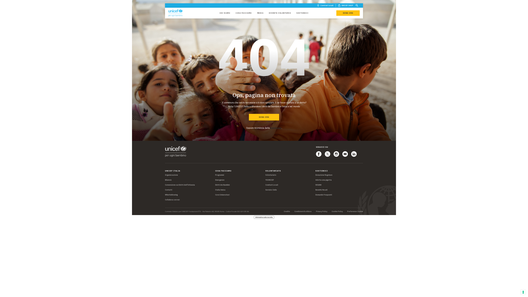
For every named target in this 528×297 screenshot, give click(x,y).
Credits (287, 211)
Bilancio (168, 180)
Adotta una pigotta (323, 180)
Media (260, 13)
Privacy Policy (321, 211)
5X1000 (318, 185)
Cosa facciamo (244, 13)
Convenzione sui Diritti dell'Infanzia (180, 185)
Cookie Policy (337, 211)
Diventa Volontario (280, 13)
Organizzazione (171, 175)
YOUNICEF (269, 180)
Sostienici (302, 13)
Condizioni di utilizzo (303, 211)
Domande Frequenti (323, 195)
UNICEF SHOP (347, 5)
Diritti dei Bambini (222, 185)
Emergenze (219, 180)
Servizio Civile (271, 190)
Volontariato (270, 175)
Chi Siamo (225, 13)
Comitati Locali (327, 5)
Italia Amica (220, 190)
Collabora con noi (172, 200)
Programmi (219, 175)
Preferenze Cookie (355, 211)
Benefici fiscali (321, 190)
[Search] (357, 5)
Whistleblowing (171, 195)
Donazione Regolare (323, 175)
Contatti (168, 190)
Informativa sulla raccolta (264, 217)
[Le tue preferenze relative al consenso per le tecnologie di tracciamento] (523, 292)
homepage (276, 128)
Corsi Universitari (222, 195)
